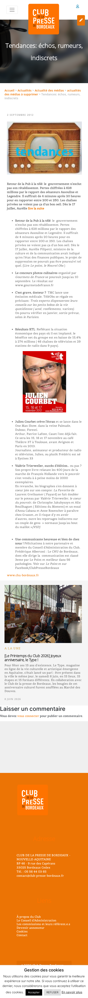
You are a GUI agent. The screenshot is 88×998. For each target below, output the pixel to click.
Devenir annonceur (30, 928)
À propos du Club (29, 917)
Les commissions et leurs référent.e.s (43, 924)
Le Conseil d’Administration (36, 920)
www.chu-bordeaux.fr (23, 575)
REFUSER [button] (52, 992)
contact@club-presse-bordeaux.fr (40, 875)
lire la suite (35, 208)
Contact (22, 935)
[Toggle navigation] (12, 10)
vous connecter (28, 716)
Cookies (22, 931)
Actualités (25, 90)
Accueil (9, 90)
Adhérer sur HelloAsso (81, 20)
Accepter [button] (34, 992)
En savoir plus (72, 992)
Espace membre (77, 7)
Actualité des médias (49, 90)
